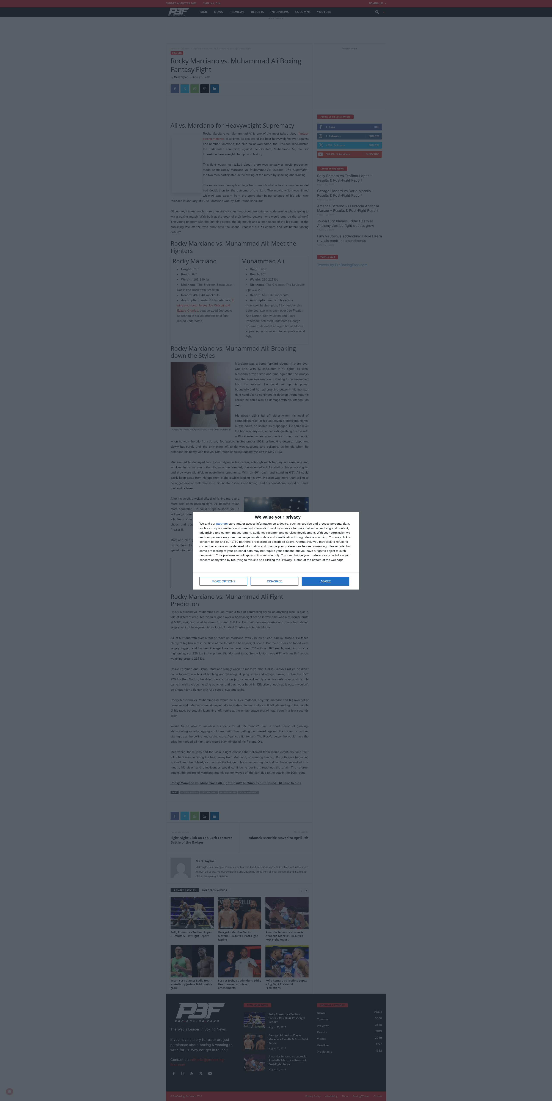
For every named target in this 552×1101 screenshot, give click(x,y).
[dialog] (276, 551)
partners (222, 523)
